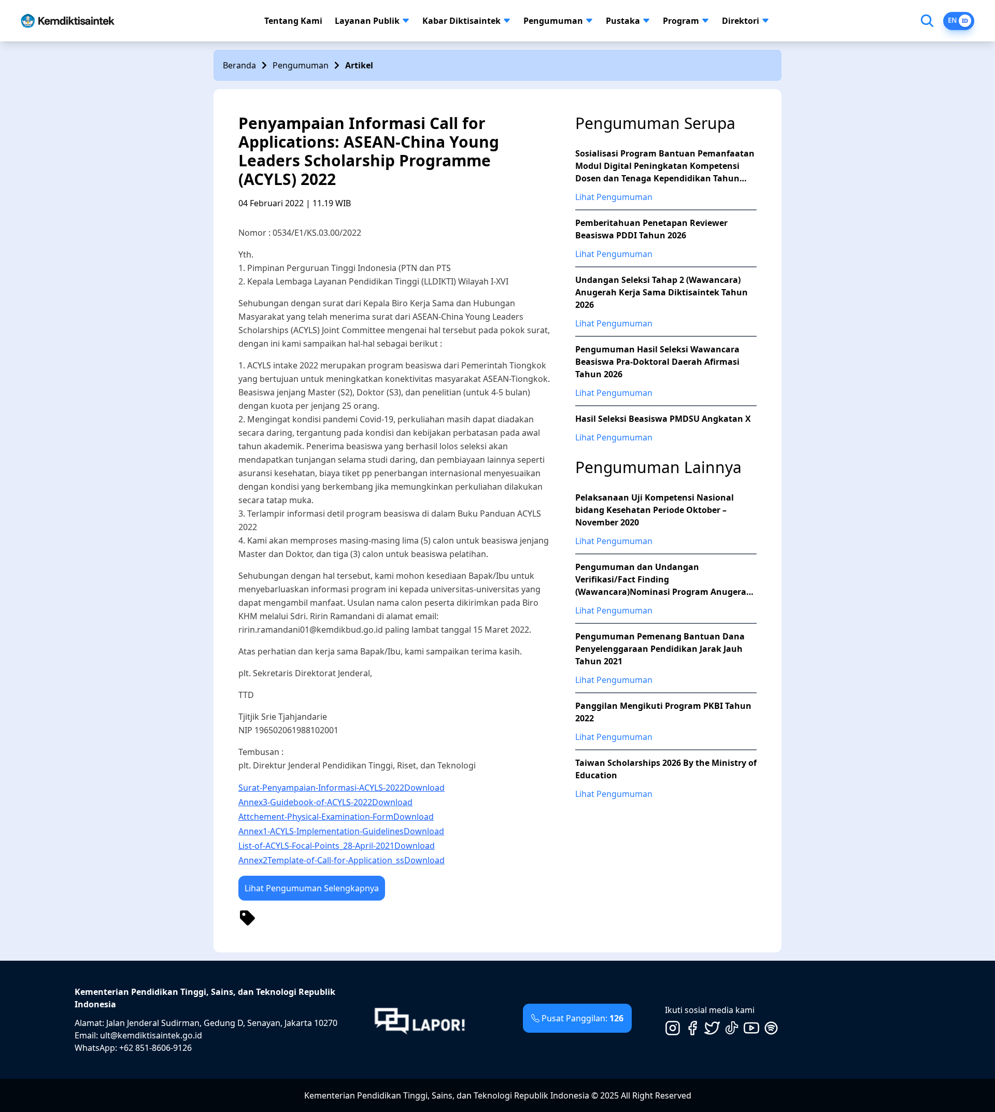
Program (681, 20)
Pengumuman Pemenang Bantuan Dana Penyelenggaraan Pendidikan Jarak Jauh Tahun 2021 (660, 649)
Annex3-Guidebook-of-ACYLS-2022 (305, 802)
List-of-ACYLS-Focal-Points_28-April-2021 (316, 845)
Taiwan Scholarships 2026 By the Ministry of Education (666, 769)
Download (424, 787)
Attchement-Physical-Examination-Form (315, 816)
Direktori (740, 20)
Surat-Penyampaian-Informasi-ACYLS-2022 (321, 787)
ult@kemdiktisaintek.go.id (151, 1035)
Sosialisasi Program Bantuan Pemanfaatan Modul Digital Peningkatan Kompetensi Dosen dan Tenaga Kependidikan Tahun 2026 (665, 166)
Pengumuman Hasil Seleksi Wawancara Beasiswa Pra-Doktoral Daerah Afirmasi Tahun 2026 (657, 362)
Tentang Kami (293, 20)
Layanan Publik (367, 20)
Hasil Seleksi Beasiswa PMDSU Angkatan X (663, 418)
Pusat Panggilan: (582, 1018)
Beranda (239, 65)
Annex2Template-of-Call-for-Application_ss (321, 860)
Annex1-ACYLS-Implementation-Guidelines (321, 831)
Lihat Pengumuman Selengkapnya (312, 888)
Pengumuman (553, 20)
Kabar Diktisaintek (461, 20)
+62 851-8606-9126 (155, 1047)
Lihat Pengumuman (613, 197)
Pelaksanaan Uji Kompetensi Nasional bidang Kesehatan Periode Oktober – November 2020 (654, 510)
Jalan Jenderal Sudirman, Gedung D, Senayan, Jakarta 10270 (221, 1023)
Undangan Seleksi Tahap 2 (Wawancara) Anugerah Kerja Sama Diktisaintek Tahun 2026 (661, 292)
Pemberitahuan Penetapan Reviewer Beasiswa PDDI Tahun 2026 (651, 229)
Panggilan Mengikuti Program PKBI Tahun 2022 (663, 712)
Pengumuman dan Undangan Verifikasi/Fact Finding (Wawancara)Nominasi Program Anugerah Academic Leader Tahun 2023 (663, 579)
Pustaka (623, 20)
